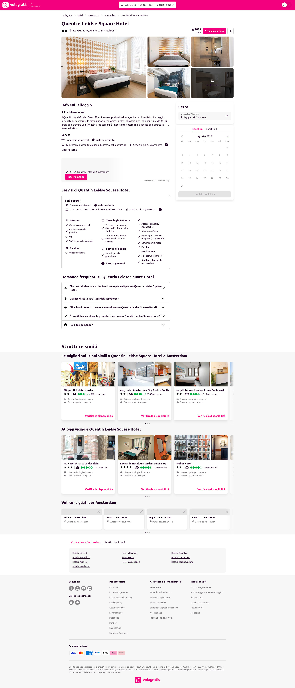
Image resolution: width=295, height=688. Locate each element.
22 (220, 170)
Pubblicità (114, 618)
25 (190, 178)
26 (197, 178)
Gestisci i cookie (117, 607)
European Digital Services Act (164, 607)
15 (220, 163)
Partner (112, 623)
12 (197, 163)
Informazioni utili (158, 602)
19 (197, 170)
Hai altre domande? (81, 325)
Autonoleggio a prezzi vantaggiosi (207, 592)
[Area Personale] (286, 5)
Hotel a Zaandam (179, 553)
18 (190, 170)
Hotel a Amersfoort (131, 562)
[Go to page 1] (145, 423)
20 (205, 170)
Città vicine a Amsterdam (85, 542)
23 (227, 170)
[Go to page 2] (147, 423)
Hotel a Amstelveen (180, 557)
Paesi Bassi (93, 15)
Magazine (195, 613)
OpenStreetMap (162, 181)
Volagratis (67, 15)
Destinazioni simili (115, 542)
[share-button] (230, 31)
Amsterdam (130, 5)
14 (212, 163)
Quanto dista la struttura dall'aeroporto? (94, 298)
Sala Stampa (115, 628)
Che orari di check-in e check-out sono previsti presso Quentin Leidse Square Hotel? (116, 288)
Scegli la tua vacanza (200, 602)
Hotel (80, 15)
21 (212, 170)
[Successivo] (227, 136)
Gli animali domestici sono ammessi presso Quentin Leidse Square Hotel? (113, 307)
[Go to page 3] (149, 423)
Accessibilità (156, 613)
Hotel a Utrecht (80, 553)
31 (182, 186)
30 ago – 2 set (146, 5)
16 (227, 163)
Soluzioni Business (118, 633)
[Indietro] (182, 136)
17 (182, 170)
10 (182, 163)
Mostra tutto (69, 149)
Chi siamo (113, 587)
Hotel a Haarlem (129, 553)
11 (190, 163)
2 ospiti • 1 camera (166, 5)
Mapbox (149, 181)
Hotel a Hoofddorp (81, 557)
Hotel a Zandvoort (81, 566)
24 (182, 178)
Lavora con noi (116, 613)
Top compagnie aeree (201, 587)
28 (212, 178)
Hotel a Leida (128, 557)
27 (205, 178)
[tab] (86, 542)
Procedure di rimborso (160, 592)
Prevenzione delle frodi (161, 618)
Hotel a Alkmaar (80, 562)
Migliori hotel (197, 607)
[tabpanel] (147, 560)
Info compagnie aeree (160, 597)
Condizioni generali (118, 592)
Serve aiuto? (156, 587)
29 (220, 178)
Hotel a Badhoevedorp (182, 562)
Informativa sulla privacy (120, 597)
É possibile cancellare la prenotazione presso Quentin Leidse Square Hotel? (115, 316)
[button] (103, 67)
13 (205, 163)
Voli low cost (197, 597)
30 (227, 178)
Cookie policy (115, 602)
